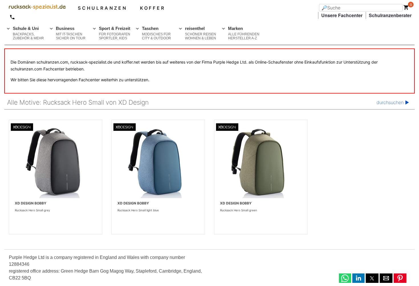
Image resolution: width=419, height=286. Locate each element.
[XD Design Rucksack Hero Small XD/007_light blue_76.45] (158, 163)
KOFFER (152, 8)
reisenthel (200, 33)
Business (71, 33)
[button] (345, 278)
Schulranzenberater (390, 15)
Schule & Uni (28, 33)
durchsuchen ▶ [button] (393, 102)
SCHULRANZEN (102, 8)
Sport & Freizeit (114, 33)
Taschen (156, 33)
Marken (243, 33)
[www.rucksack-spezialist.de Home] (35, 8)
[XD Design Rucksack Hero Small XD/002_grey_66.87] (55, 163)
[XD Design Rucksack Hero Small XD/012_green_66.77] (260, 163)
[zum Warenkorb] (406, 8)
